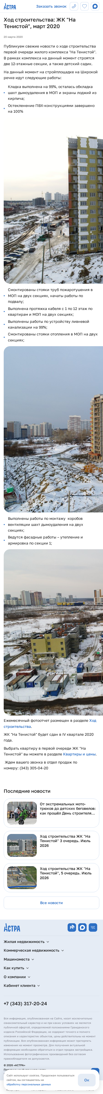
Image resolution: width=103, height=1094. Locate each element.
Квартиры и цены (79, 754)
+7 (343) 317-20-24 (25, 1003)
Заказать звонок (51, 6)
